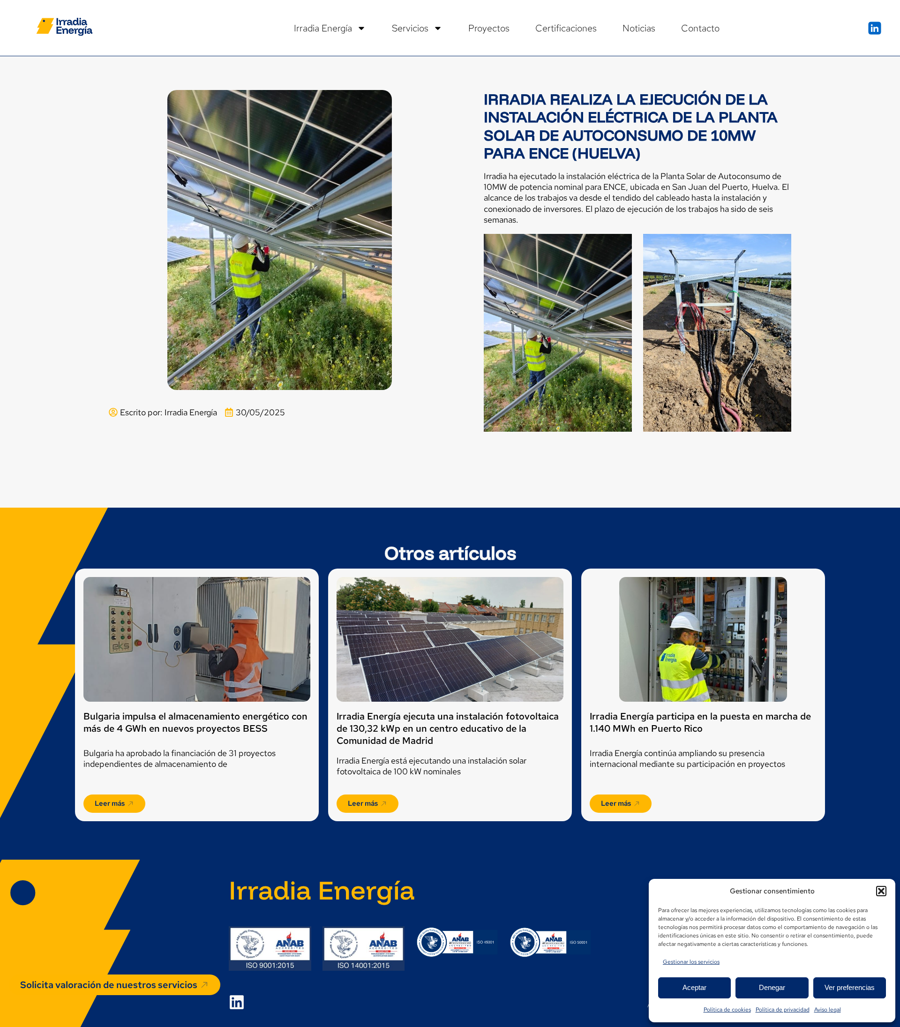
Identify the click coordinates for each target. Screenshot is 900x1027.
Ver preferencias (850, 987)
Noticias (638, 28)
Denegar (772, 987)
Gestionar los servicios (691, 962)
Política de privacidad (783, 1009)
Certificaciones (566, 28)
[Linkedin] (237, 1002)
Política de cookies (727, 1009)
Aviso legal (827, 1009)
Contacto (700, 28)
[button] (881, 891)
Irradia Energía (323, 28)
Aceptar (694, 987)
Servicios (410, 28)
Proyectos (489, 28)
